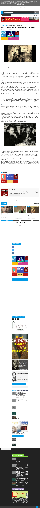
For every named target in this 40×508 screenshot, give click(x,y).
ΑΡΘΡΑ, (11, 29)
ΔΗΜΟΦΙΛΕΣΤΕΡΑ (20, 390)
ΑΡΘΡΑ (5, 25)
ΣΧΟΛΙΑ (25, 390)
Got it (23, 4)
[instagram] (38, 449)
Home (2, 25)
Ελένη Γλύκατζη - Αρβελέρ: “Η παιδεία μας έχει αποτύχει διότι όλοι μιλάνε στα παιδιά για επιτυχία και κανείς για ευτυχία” (19, 215)
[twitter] (37, 449)
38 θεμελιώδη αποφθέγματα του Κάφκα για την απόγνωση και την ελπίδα (6, 214)
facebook (32, 220)
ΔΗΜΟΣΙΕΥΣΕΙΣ (14, 390)
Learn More (18, 4)
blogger (7, 220)
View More (37, 203)
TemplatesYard (17, 506)
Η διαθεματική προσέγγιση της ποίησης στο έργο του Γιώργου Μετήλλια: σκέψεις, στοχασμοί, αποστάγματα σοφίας (32, 215)
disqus (20, 220)
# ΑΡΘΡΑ (5, 172)
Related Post (4, 203)
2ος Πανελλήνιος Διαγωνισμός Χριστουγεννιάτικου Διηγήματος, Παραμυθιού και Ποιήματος (20, 417)
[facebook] (35, 449)
